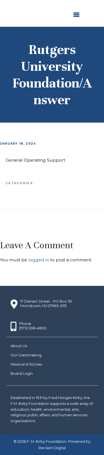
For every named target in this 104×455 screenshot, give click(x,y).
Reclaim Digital (52, 448)
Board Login (22, 373)
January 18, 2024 (18, 143)
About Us (19, 346)
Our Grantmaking (26, 355)
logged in (38, 259)
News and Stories (26, 364)
